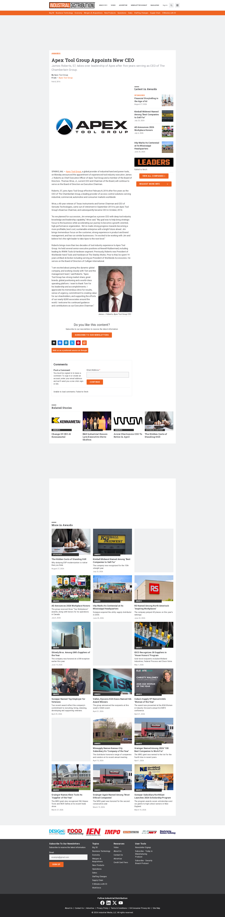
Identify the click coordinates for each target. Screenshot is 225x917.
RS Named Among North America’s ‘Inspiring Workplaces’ (151, 607)
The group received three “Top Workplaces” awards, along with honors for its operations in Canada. (70, 612)
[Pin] (78, 342)
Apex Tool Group (66, 78)
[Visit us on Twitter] (114, 903)
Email (51, 852)
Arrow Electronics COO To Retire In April (128, 435)
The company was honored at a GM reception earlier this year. (71, 660)
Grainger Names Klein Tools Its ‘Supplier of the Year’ (67, 796)
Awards (56, 53)
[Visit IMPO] (112, 832)
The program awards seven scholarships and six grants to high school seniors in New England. (153, 804)
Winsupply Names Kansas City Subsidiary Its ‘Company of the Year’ (111, 749)
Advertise (90, 908)
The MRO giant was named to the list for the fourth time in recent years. (153, 755)
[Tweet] (72, 342)
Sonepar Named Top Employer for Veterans (68, 700)
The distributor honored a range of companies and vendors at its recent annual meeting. (112, 755)
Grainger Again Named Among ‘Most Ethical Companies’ (111, 796)
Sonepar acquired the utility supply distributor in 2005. (112, 613)
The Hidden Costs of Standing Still (156, 435)
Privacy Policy (102, 908)
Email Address (93, 370)
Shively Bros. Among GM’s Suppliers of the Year (71, 654)
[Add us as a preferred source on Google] (84, 342)
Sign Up (56, 864)
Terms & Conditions (119, 908)
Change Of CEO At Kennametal (61, 435)
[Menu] (177, 5)
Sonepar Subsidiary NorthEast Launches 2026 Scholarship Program (152, 796)
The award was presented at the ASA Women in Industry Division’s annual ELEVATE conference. (153, 708)
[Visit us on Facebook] (102, 903)
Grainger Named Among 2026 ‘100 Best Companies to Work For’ (151, 749)
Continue (95, 382)
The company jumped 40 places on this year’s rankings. (153, 613)
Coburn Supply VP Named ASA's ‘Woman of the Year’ (150, 700)
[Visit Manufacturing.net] (149, 832)
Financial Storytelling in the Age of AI (146, 99)
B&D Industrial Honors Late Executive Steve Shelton (95, 437)
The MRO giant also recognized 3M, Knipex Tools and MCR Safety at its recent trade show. (70, 804)
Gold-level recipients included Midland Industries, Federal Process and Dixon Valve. (153, 660)
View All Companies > (153, 176)
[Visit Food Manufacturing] (76, 832)
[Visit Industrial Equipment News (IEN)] (93, 832)
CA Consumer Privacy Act (139, 908)
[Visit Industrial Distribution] (131, 832)
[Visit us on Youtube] (121, 903)
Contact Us (79, 908)
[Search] (171, 5)
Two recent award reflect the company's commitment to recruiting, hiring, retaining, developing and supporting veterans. (69, 708)
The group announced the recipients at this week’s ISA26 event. (111, 706)
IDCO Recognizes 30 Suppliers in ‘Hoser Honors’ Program (150, 654)
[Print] (54, 342)
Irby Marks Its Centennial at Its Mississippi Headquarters (146, 146)
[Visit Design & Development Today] (57, 832)
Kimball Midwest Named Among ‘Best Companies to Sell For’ (146, 114)
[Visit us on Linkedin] (108, 903)
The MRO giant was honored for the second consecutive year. (111, 802)
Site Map (156, 908)
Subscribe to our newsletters (92, 335)
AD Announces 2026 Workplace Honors (144, 128)
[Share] (60, 342)
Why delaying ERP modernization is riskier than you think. (69, 563)
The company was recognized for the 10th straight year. (111, 566)
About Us (68, 908)
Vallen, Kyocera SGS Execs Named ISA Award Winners (112, 700)
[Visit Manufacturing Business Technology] (168, 832)
